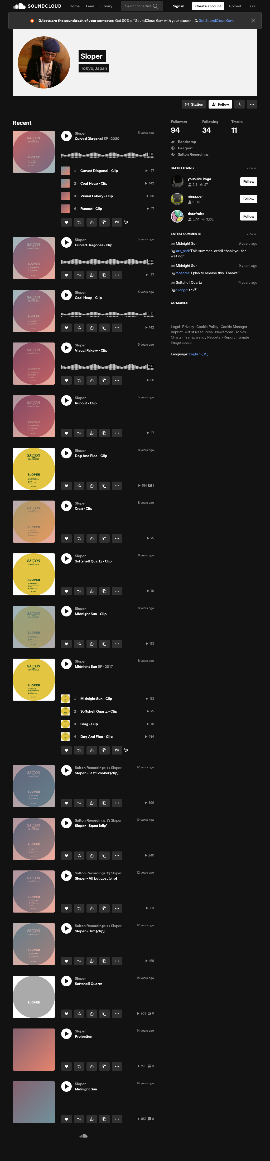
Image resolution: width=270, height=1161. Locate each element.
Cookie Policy (207, 331)
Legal (175, 331)
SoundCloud (37, 6)
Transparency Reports (202, 342)
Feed (90, 6)
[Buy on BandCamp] (126, 755)
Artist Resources (199, 337)
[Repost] (79, 227)
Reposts (121, 106)
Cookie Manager (234, 331)
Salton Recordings (193, 159)
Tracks (62, 106)
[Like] (66, 227)
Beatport (185, 153)
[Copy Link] (104, 227)
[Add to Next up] (117, 227)
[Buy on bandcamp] (126, 227)
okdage (181, 294)
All (17, 106)
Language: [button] (189, 359)
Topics (240, 337)
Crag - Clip (89, 729)
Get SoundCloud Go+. (216, 20)
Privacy (188, 331)
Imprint (177, 337)
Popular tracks (38, 106)
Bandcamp (186, 146)
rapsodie (182, 278)
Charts (176, 342)
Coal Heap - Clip (93, 188)
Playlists (101, 106)
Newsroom (224, 337)
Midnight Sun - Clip (96, 703)
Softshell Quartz (189, 287)
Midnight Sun (186, 248)
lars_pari (182, 255)
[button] (252, 6)
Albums (80, 106)
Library (106, 6)
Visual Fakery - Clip (96, 201)
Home (75, 6)
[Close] (253, 20)
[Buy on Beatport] (126, 808)
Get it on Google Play (222, 319)
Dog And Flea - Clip (96, 741)
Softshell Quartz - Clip (98, 716)
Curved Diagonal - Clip (99, 175)
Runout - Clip (91, 213)
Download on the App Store (186, 319)
